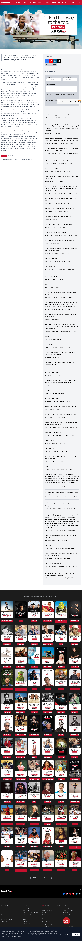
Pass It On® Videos (26, 910)
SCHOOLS (64, 2)
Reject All (66, 934)
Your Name (49, 77)
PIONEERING (34, 846)
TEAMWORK (61, 870)
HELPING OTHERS (7, 824)
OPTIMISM (7, 712)
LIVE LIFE (34, 621)
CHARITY (61, 689)
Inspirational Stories (47, 910)
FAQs (2, 917)
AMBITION (75, 712)
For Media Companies (68, 905)
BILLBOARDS (33, 2)
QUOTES (18, 2)
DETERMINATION (21, 734)
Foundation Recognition (7, 919)
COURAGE (75, 644)
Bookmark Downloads (47, 914)
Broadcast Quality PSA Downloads (71, 908)
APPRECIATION (20, 779)
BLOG (59, 2)
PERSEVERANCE (75, 689)
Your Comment (50, 84)
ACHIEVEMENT (75, 779)
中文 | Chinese (45, 926)
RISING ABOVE (20, 757)
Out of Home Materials (68, 914)
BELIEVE (74, 824)
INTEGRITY (75, 757)
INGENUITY (48, 802)
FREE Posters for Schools (48, 908)
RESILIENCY (47, 757)
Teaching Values (25, 905)
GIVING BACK (34, 870)
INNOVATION (7, 666)
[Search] (79, 2)
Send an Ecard (25, 926)
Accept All (76, 934)
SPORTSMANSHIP (61, 824)
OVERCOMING (48, 666)
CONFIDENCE (48, 846)
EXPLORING (47, 734)
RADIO (54, 2)
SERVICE (47, 689)
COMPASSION (48, 621)
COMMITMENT (48, 712)
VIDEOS (24, 2)
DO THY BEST (21, 824)
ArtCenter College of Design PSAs (30, 912)
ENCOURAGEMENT (7, 689)
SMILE (61, 846)
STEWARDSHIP (34, 734)
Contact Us (4, 921)
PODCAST (47, 2)
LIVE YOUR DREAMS (21, 689)
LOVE (20, 621)
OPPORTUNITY (20, 712)
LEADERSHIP (20, 666)
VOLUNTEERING (47, 644)
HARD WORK (21, 802)
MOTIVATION (75, 666)
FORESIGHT (7, 644)
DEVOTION (48, 824)
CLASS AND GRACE (20, 870)
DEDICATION (21, 846)
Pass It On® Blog (26, 923)
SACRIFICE (21, 644)
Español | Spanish (46, 921)
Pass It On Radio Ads (68, 910)
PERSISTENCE (75, 621)
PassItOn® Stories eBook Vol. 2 (51, 905)
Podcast (24, 919)
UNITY (7, 870)
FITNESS (7, 846)
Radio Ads (24, 921)
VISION (34, 689)
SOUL (34, 802)
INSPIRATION (7, 779)
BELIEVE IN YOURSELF (61, 621)
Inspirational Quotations (27, 908)
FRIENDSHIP (7, 757)
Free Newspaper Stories (27, 914)
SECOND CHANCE (7, 621)
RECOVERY (7, 734)
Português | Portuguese (48, 924)
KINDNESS (34, 644)
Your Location (67, 77)
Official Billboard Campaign (28, 917)
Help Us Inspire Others (6, 905)
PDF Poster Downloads (48, 912)
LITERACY (61, 779)
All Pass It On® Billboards (41, 878)
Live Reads (65, 912)
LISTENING (34, 712)
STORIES (40, 2)
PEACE (34, 757)
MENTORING (61, 712)
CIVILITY (61, 734)
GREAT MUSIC (34, 824)
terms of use (11, 936)
